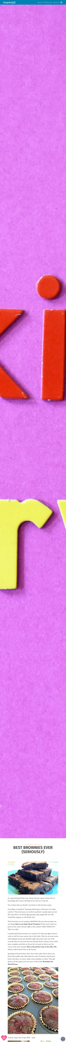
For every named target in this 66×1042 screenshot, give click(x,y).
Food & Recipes (28, 844)
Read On (40, 2)
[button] (61, 2)
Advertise (56, 2)
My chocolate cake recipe (35, 914)
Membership (48, 2)
